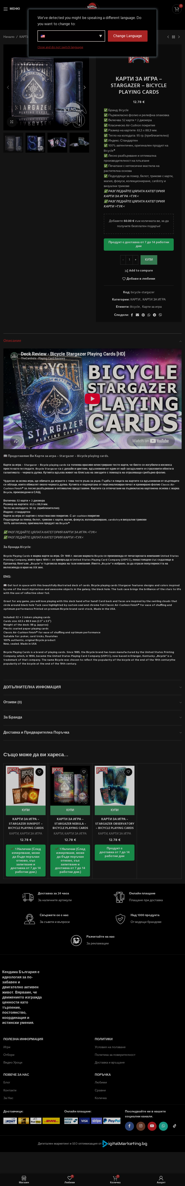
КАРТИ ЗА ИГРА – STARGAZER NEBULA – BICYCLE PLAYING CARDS (70, 824)
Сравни (100, 1090)
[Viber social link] (160, 315)
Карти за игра (152, 307)
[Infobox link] (47, 897)
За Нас (8, 1098)
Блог (6, 1082)
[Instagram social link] (140, 1126)
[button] (7, 87)
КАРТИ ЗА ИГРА (154, 299)
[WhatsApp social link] (149, 315)
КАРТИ (24, 37)
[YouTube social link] (152, 1126)
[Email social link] (137, 315)
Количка (101, 1098)
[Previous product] (168, 37)
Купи (149, 259)
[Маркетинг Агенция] (124, 1143)
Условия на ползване (110, 1047)
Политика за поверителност (115, 1055)
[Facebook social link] (131, 315)
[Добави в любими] (39, 772)
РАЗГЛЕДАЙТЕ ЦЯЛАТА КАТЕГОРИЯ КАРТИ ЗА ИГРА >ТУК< (134, 194)
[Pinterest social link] (143, 315)
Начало (8, 37)
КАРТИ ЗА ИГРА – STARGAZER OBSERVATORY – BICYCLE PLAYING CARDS (114, 824)
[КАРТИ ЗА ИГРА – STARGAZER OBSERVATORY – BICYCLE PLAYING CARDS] (114, 786)
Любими (101, 1082)
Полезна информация (23, 1039)
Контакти (9, 1090)
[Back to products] (173, 37)
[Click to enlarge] (12, 122)
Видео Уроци (12, 1062)
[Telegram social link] (154, 315)
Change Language (127, 36)
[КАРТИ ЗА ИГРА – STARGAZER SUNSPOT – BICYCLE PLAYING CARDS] (26, 786)
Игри (6, 1047)
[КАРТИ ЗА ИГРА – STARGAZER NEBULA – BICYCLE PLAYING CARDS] (70, 786)
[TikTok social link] (174, 1126)
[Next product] (179, 37)
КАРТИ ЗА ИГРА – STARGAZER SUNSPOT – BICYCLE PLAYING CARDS (26, 824)
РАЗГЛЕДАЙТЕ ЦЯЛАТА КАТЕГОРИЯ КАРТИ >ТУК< (134, 204)
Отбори (8, 1055)
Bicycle (135, 307)
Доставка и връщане (110, 1062)
